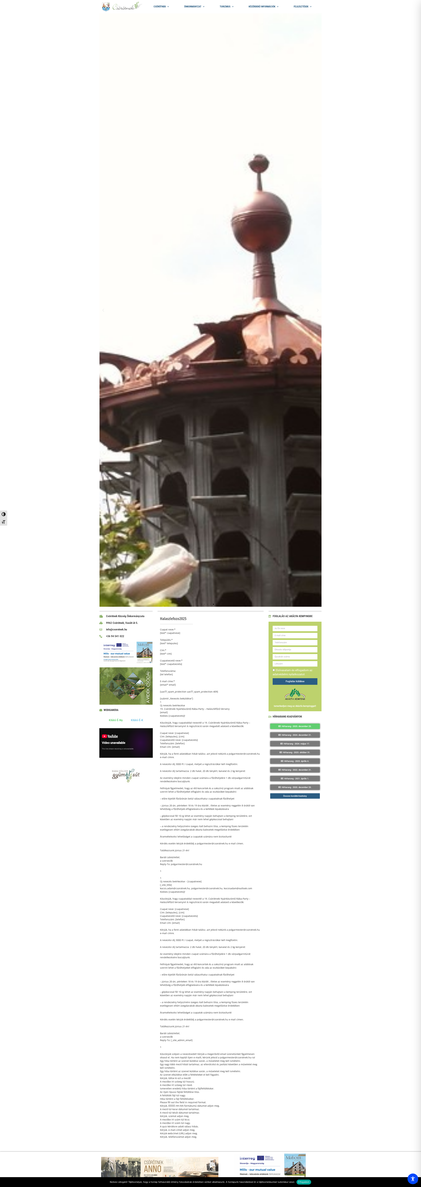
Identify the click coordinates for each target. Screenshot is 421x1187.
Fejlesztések (301, 6)
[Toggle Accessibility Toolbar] (413, 1179)
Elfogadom (303, 1182)
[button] (103, 310)
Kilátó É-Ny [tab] (116, 720)
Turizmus (225, 6)
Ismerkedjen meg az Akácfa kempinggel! (295, 706)
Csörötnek (160, 6)
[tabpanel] (126, 743)
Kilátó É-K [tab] (137, 720)
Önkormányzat (192, 6)
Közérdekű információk (262, 6)
